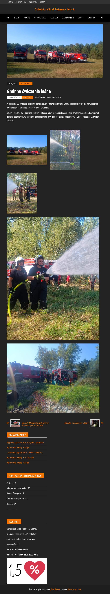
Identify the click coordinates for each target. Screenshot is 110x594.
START (17, 17)
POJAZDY (54, 17)
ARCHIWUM (33, 2)
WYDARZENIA (40, 17)
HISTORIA (43, 2)
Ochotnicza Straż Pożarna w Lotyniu (55, 9)
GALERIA (91, 17)
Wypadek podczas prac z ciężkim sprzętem (25, 442)
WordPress (55, 589)
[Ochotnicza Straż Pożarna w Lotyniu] (8, 18)
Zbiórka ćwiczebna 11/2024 (76, 423)
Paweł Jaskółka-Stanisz (50, 97)
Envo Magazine (74, 589)
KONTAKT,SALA (21, 2)
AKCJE (27, 17)
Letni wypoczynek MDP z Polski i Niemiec (25, 452)
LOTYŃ (10, 2)
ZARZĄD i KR (68, 17)
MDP (80, 17)
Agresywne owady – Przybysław (20, 457)
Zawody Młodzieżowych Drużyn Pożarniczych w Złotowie (35, 424)
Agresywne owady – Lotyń (18, 447)
